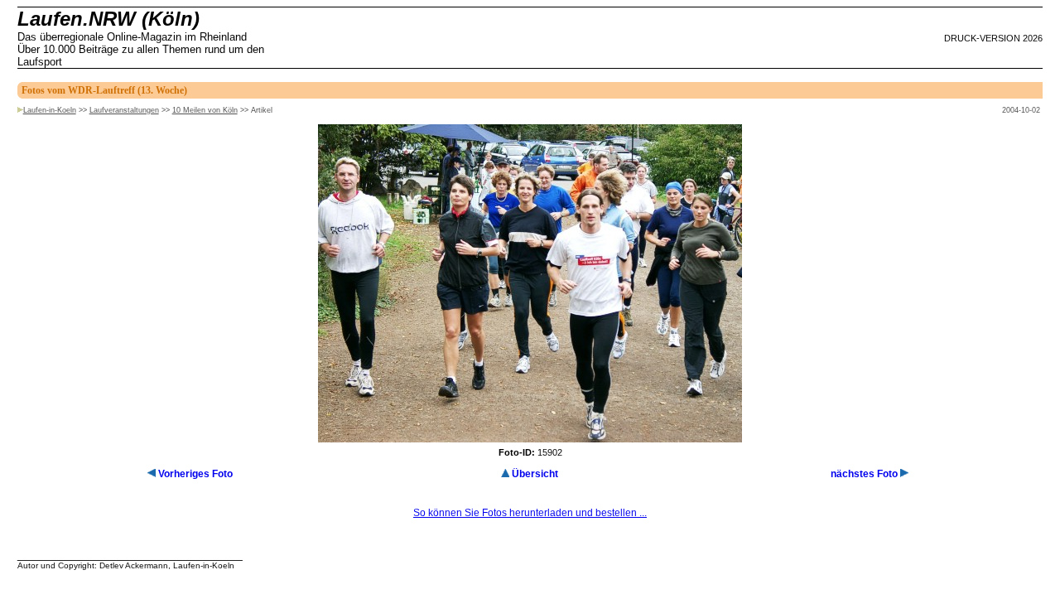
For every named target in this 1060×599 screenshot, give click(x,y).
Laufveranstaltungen (124, 110)
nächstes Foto (864, 474)
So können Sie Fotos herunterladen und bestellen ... (530, 513)
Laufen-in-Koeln (49, 110)
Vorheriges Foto (195, 474)
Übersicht (535, 474)
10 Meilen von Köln (205, 110)
